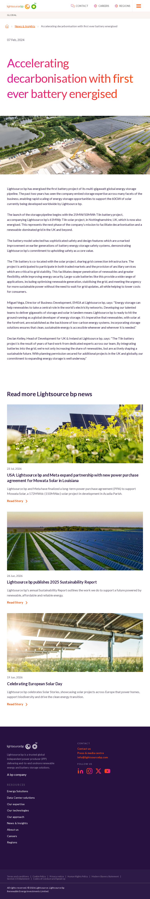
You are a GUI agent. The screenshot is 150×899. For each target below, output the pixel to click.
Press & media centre (90, 753)
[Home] (7, 26)
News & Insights (25, 26)
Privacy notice (57, 876)
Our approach (15, 816)
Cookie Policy (39, 876)
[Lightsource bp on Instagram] (89, 771)
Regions (12, 842)
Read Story (15, 501)
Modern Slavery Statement (105, 876)
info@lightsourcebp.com (92, 757)
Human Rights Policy (78, 876)
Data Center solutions (21, 797)
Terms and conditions (18, 876)
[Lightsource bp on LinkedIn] (80, 771)
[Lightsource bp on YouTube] (107, 771)
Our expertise (16, 804)
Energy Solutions (17, 791)
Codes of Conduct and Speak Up (49, 879)
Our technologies (18, 810)
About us (13, 829)
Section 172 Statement (18, 879)
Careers (12, 836)
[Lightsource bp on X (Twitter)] (98, 771)
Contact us (84, 748)
